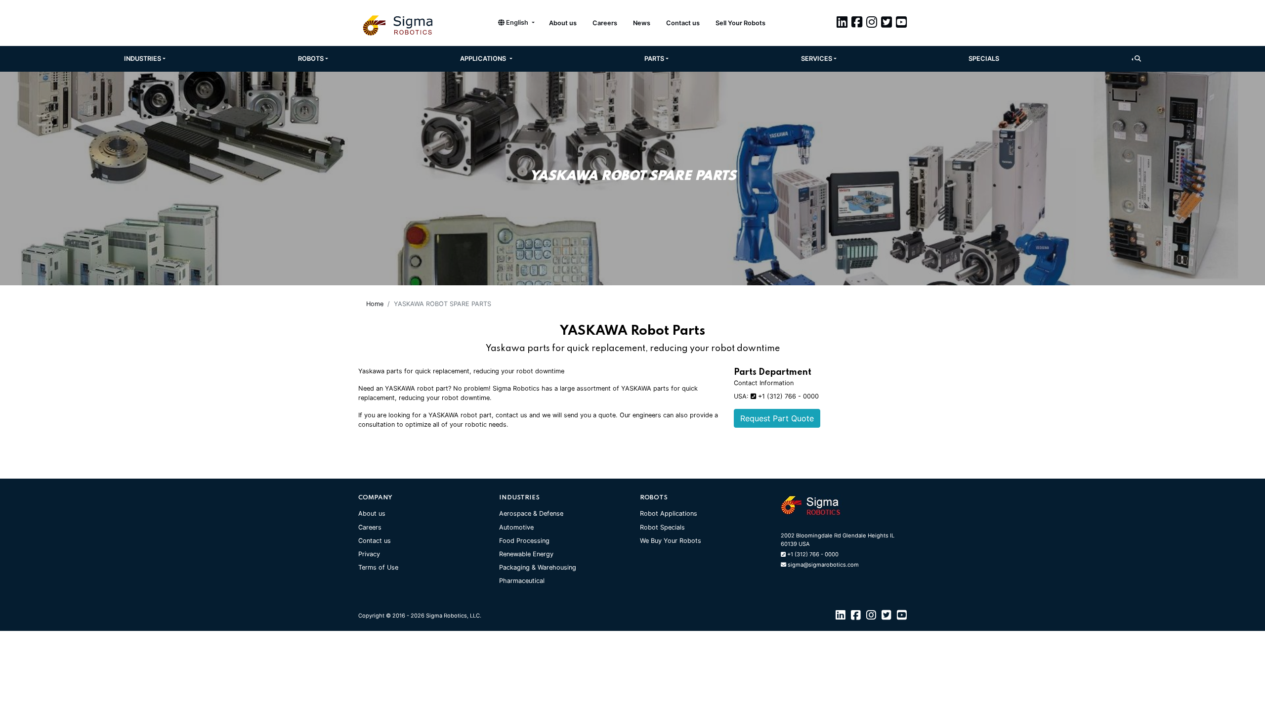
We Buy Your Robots (670, 540)
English (517, 22)
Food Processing (524, 540)
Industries (142, 58)
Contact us (683, 23)
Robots (311, 58)
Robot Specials (662, 527)
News (641, 23)
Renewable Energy (526, 554)
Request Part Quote (777, 418)
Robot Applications (668, 513)
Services (816, 58)
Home (374, 304)
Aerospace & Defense (531, 513)
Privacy (369, 554)
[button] (1136, 58)
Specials (984, 58)
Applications (483, 58)
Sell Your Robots (740, 23)
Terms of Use (378, 567)
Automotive (516, 527)
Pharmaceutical (522, 580)
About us (563, 23)
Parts (654, 58)
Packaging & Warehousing (537, 567)
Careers (604, 23)
